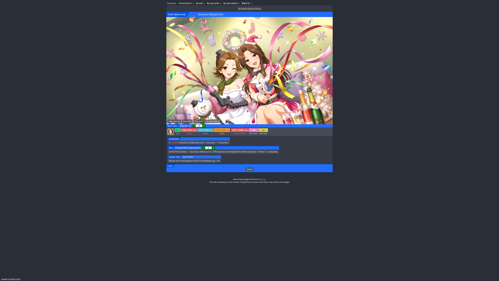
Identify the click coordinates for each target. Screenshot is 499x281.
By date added (230, 3)
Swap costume (174, 121)
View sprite (187, 121)
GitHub (263, 179)
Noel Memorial (176, 14)
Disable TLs (5, 279)
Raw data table (212, 121)
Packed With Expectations (188, 147)
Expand (249, 169)
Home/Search (185, 3)
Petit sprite (199, 121)
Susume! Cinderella (188, 142)
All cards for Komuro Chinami (249, 9)
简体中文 (246, 3)
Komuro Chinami (208, 14)
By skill (199, 3)
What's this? (15, 279)
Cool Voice (188, 156)
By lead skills (213, 3)
